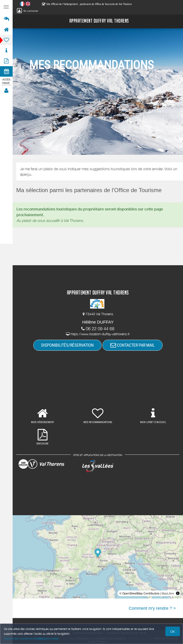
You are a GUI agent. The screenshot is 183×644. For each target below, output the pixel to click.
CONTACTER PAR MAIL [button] (135, 345)
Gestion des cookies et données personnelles (31, 638)
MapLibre (168, 593)
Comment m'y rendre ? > (152, 608)
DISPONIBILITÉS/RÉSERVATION (67, 345)
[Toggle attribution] (178, 593)
